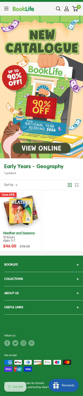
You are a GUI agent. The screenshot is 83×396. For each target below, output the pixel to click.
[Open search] (58, 8)
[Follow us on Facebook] (7, 343)
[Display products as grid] (70, 185)
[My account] (66, 8)
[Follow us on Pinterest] (31, 343)
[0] (75, 8)
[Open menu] (6, 8)
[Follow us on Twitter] (15, 343)
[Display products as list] (77, 185)
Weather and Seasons (19, 233)
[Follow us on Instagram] (23, 343)
